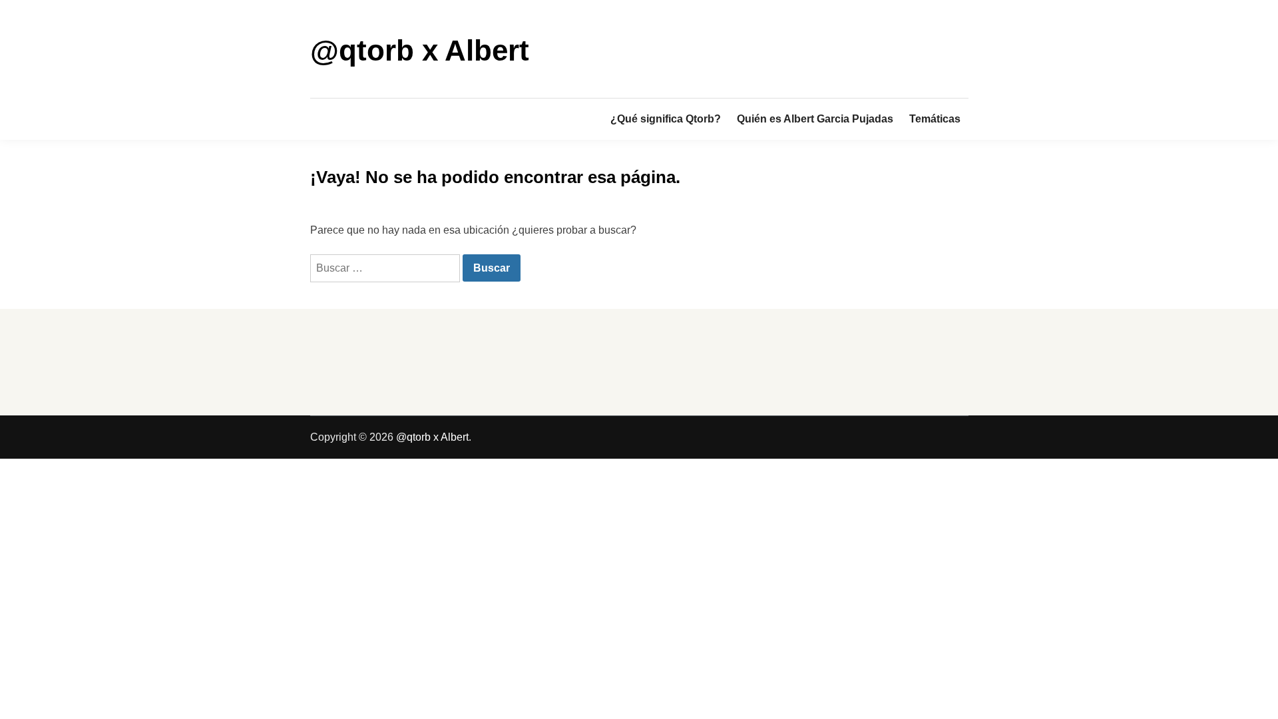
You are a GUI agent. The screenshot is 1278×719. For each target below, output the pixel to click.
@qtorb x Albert (419, 50)
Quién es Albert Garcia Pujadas (815, 118)
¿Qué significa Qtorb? (665, 118)
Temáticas (934, 118)
